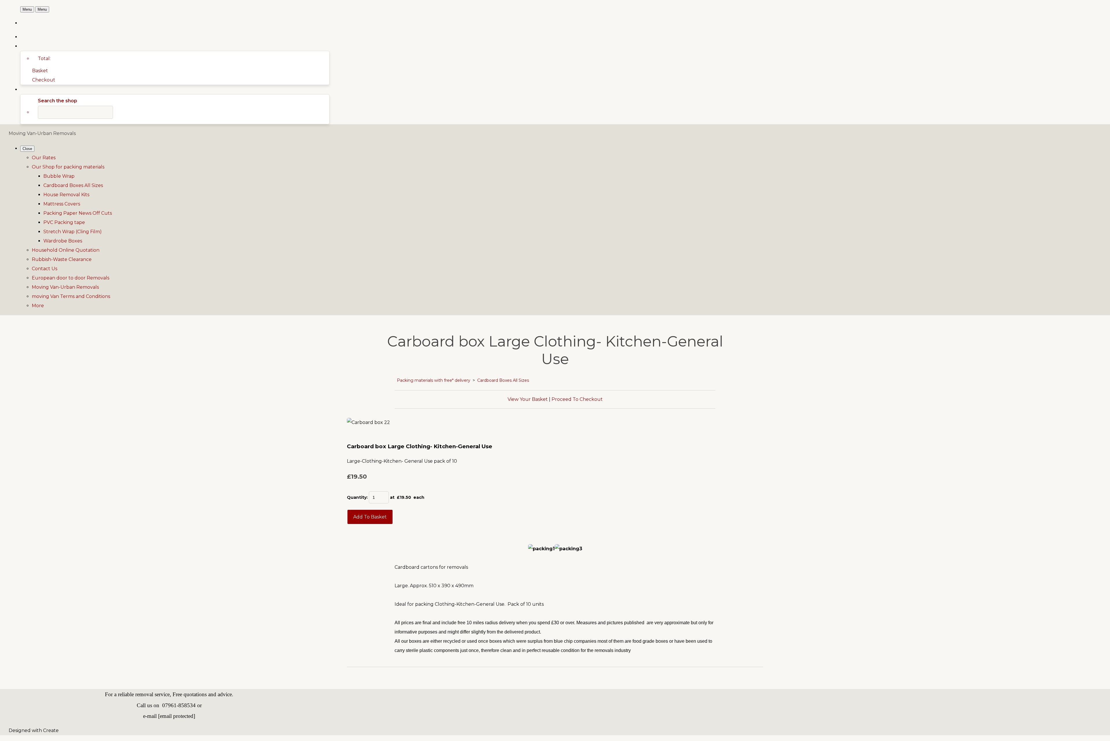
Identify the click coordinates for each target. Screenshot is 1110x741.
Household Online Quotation (65, 250)
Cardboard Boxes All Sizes (73, 185)
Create (51, 730)
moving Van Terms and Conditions (71, 296)
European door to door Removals (70, 278)
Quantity (357, 497)
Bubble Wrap (59, 176)
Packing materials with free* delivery (433, 380)
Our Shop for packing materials (68, 167)
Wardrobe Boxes (62, 241)
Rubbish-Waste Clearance (62, 259)
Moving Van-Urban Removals (65, 287)
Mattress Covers (61, 204)
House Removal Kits (66, 194)
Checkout (43, 80)
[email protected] (176, 716)
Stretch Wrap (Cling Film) (72, 231)
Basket (40, 70)
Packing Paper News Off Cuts (77, 213)
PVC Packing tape (64, 222)
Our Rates (44, 157)
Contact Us (44, 268)
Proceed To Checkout (577, 399)
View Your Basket (528, 399)
